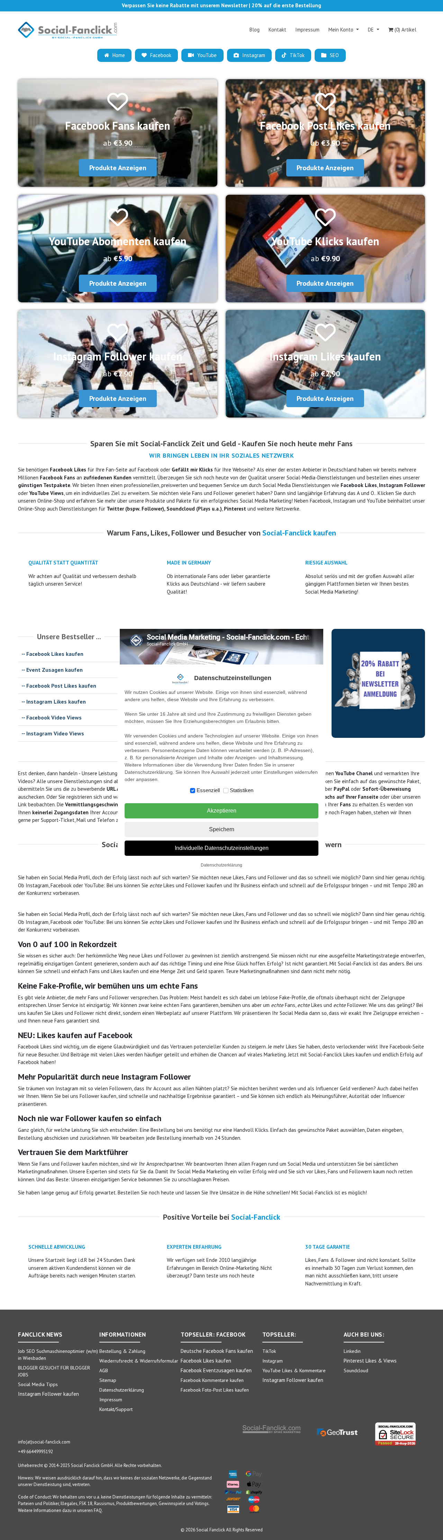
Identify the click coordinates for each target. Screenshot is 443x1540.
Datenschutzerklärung (221, 865)
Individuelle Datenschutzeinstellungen (222, 848)
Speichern (221, 829)
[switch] (192, 790)
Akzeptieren (221, 811)
